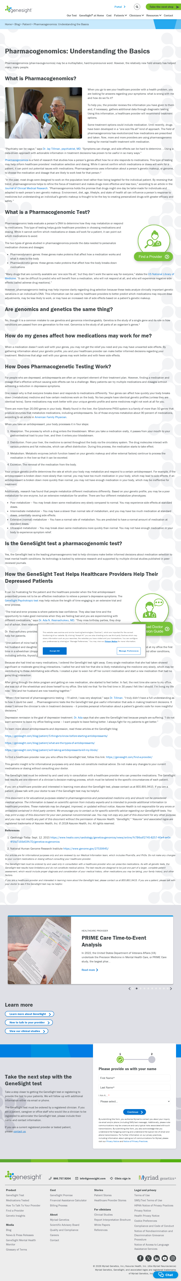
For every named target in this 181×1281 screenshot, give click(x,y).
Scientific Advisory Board (64, 1225)
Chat (169, 1275)
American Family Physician (50, 417)
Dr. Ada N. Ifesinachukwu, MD (56, 620)
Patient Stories (103, 1195)
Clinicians (135, 15)
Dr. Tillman (116, 697)
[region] (91, 640)
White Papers (102, 1225)
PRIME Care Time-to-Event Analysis (114, 941)
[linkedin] (156, 1258)
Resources (152, 15)
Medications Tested (17, 1200)
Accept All (55, 651)
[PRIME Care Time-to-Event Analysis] (39, 950)
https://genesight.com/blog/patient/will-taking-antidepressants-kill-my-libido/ (51, 750)
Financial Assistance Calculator (68, 1200)
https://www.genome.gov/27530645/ (86, 848)
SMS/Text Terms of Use (148, 1200)
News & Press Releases (20, 1235)
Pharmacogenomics (16, 160)
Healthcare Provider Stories (110, 1200)
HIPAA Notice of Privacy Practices (153, 1205)
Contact (168, 15)
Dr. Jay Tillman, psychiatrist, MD (62, 148)
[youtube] (165, 1258)
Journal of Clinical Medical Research (26, 188)
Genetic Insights (15, 1215)
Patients (119, 15)
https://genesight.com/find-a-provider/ (129, 757)
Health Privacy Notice (146, 1215)
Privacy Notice (112, 1141)
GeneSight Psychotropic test (21, 600)
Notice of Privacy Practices (136, 1141)
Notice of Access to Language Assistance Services (151, 1246)
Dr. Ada (78, 717)
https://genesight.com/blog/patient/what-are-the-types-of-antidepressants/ (50, 743)
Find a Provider (15, 1210)
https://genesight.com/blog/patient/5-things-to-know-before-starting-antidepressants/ (56, 736)
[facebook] (140, 1258)
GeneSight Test (15, 1195)
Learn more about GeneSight (28, 1014)
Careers (54, 1235)
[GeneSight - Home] (18, 9)
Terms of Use (142, 1195)
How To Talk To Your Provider (23, 1205)
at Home (91, 15)
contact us (19, 1131)
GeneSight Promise (61, 1195)
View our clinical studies (25, 1031)
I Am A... (103, 1095)
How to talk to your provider (27, 1022)
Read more (88, 970)
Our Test (72, 15)
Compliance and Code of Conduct (154, 1226)
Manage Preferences (129, 651)
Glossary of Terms (16, 1249)
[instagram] (173, 1258)
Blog (8, 1230)
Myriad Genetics (59, 1219)
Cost (109, 15)
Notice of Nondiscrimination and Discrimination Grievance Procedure (153, 1235)
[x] (148, 1258)
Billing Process (58, 1205)
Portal (118, 6)
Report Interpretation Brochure (112, 1219)
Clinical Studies (103, 1214)
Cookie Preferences (145, 1220)
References (100, 1230)
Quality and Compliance (64, 1230)
